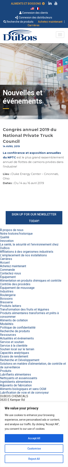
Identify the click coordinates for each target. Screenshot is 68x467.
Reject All (34, 458)
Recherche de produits (19, 21)
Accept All (34, 438)
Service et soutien (12, 342)
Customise (34, 448)
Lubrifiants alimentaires (15, 374)
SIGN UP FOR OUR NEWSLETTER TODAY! (34, 218)
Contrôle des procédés (15, 284)
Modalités (6, 324)
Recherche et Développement (19, 360)
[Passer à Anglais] (32, 8)
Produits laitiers (10, 306)
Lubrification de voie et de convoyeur (24, 392)
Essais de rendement (14, 356)
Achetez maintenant (50, 21)
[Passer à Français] (37, 8)
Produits (5, 371)
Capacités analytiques (14, 353)
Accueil (5, 262)
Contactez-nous (10, 273)
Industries (6, 291)
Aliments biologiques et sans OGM (23, 389)
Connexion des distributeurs (35, 17)
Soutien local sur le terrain (17, 349)
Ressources (8, 335)
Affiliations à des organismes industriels (26, 251)
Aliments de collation (14, 320)
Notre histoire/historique (16, 233)
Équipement (8, 277)
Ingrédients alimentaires (16, 382)
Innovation (7, 241)
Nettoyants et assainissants (18, 378)
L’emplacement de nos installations (23, 255)
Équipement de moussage (17, 288)
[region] (34, 434)
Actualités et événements (17, 338)
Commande (7, 270)
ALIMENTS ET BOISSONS (26, 3)
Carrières (33, 25)
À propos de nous (11, 230)
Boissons (6, 298)
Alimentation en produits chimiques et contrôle (30, 280)
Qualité (4, 237)
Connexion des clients (35, 12)
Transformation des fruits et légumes (24, 309)
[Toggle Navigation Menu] (60, 34)
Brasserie (6, 302)
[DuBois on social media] (50, 3)
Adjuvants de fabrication (16, 385)
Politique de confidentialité (18, 327)
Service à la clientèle (13, 345)
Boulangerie (8, 295)
